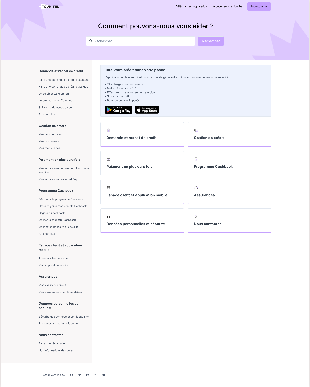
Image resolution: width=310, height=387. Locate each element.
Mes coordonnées (50, 134)
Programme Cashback (213, 166)
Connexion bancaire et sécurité (59, 227)
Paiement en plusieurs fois (129, 166)
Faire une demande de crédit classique (63, 86)
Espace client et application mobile (136, 195)
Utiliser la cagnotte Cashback (57, 220)
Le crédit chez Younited (54, 93)
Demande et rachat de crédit (131, 138)
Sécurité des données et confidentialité (64, 316)
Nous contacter (207, 224)
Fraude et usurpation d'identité (58, 323)
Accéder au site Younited (228, 6)
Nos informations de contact (56, 350)
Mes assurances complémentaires (60, 292)
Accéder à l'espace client (54, 258)
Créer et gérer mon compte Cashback (63, 206)
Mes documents (49, 141)
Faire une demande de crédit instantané (64, 79)
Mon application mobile (53, 265)
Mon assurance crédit (52, 285)
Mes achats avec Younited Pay (58, 179)
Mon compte (259, 6)
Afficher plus (47, 114)
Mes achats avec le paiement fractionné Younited (64, 170)
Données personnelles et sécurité (135, 224)
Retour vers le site (53, 375)
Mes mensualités (49, 148)
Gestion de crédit (209, 138)
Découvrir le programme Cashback (61, 199)
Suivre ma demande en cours (57, 107)
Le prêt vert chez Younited (55, 100)
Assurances (204, 195)
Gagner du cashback (52, 213)
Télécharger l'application (191, 6)
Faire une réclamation (52, 343)
